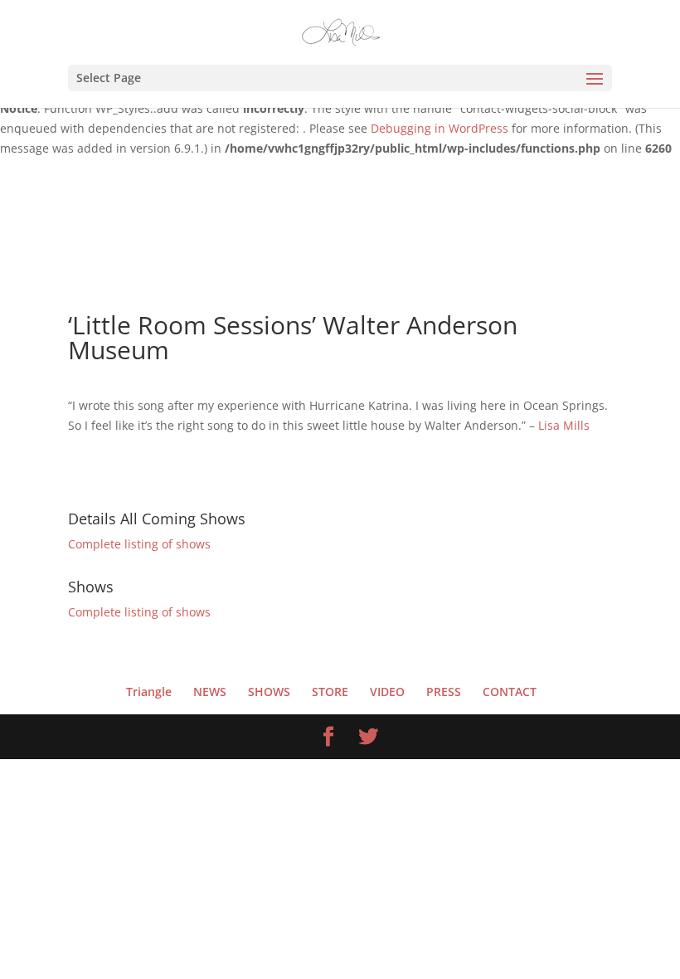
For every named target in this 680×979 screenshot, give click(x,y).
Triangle (149, 691)
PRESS (443, 691)
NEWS (209, 691)
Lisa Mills (565, 425)
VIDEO (387, 691)
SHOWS (269, 691)
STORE (330, 691)
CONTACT (510, 691)
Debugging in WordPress (439, 128)
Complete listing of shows (139, 544)
